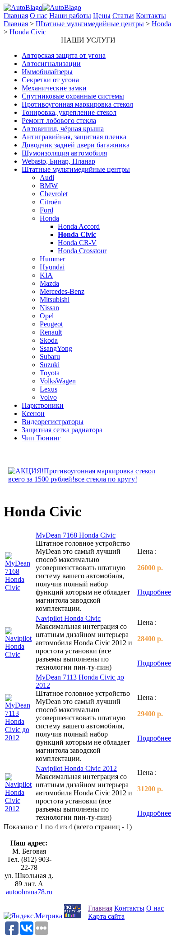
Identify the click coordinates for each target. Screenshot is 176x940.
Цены (102, 15)
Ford (46, 210)
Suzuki (50, 364)
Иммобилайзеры (47, 72)
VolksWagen (58, 381)
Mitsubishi (54, 299)
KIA (46, 275)
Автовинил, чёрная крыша (63, 128)
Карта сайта (106, 916)
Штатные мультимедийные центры (90, 24)
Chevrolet (54, 194)
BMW (49, 185)
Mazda (49, 283)
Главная (16, 15)
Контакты (151, 15)
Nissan (49, 308)
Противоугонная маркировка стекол (77, 104)
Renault (51, 332)
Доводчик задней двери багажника (76, 145)
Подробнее (154, 592)
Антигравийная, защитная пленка (74, 137)
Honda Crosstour (82, 251)
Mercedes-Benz (62, 291)
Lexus (48, 389)
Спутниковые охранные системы (73, 96)
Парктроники (43, 405)
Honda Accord (79, 226)
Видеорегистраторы (52, 421)
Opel (47, 316)
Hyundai (52, 267)
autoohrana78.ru (29, 892)
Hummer (52, 259)
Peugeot (51, 324)
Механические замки (54, 88)
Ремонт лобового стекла (59, 120)
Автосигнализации (51, 63)
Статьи (123, 15)
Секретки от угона (50, 80)
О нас (38, 15)
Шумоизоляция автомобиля (64, 153)
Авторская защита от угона (64, 55)
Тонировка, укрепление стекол (69, 112)
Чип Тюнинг (41, 438)
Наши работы (70, 15)
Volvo (48, 397)
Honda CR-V (77, 242)
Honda (161, 24)
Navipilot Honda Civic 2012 (76, 768)
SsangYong (56, 348)
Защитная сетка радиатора (62, 430)
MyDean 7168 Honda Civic (76, 535)
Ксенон (33, 413)
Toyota (50, 373)
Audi (47, 177)
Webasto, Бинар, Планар (58, 161)
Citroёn (50, 202)
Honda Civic (27, 32)
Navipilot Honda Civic (68, 618)
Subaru (50, 356)
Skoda (49, 340)
